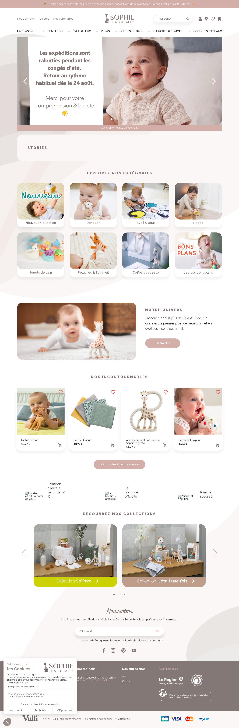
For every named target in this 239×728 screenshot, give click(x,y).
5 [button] (124, 119)
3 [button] (118, 119)
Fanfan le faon (29, 440)
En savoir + (163, 343)
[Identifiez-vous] (201, 18)
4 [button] (121, 119)
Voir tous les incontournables (120, 464)
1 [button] (112, 119)
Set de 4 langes (83, 440)
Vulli (124, 677)
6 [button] (127, 119)
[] (213, 81)
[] (187, 18)
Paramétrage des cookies (98, 719)
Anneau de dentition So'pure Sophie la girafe (143, 441)
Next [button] (215, 553)
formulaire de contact (95, 680)
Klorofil (126, 681)
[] (25, 81)
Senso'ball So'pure (190, 440)
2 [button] (115, 119)
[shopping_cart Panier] (219, 18)
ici (162, 640)
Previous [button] (24, 553)
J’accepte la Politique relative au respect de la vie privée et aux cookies (122, 640)
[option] (119, 81)
